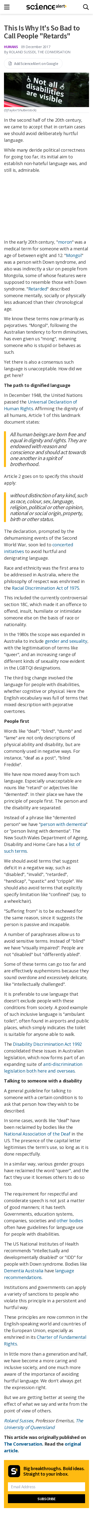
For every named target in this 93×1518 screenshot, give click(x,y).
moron (65, 242)
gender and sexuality (66, 641)
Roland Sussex (18, 1421)
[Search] (86, 7)
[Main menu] (8, 7)
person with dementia (63, 824)
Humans (11, 46)
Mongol (74, 255)
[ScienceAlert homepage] (46, 7)
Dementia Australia (23, 1271)
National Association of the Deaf (37, 1134)
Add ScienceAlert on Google (36, 63)
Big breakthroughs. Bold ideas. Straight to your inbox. (54, 1471)
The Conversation (23, 1444)
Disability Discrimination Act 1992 (47, 1044)
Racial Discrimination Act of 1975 (45, 588)
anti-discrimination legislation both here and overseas (43, 1067)
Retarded (37, 289)
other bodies (70, 1221)
